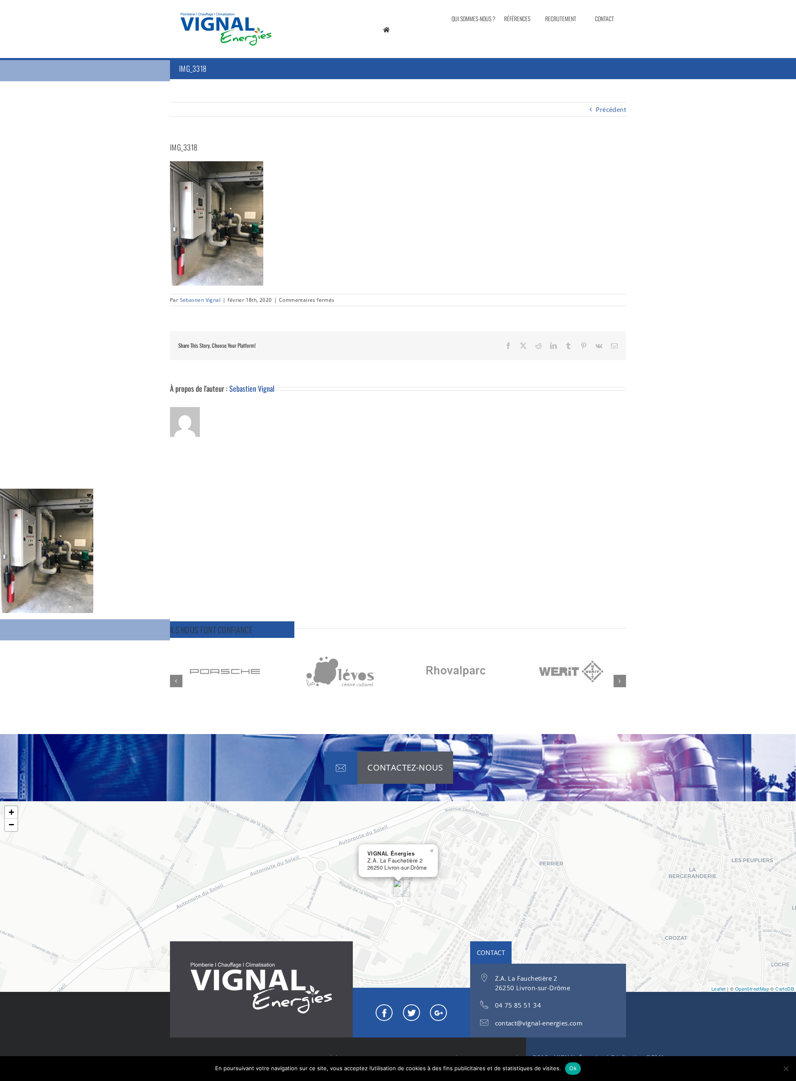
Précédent (611, 109)
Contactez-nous (405, 767)
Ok (573, 1068)
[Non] (785, 1068)
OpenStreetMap (752, 988)
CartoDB (784, 988)
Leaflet (718, 988)
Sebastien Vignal (200, 299)
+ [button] (11, 812)
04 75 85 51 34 (518, 1005)
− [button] (11, 824)
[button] (176, 681)
